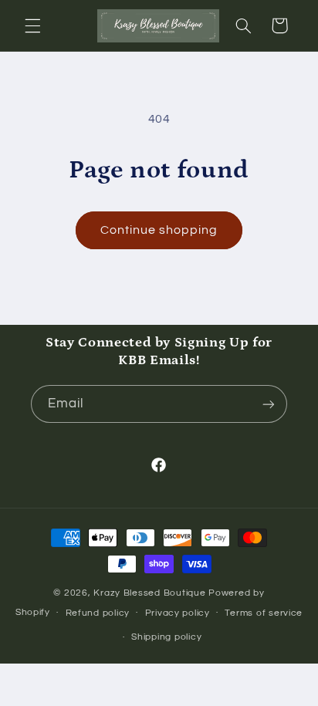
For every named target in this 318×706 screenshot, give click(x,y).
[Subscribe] (268, 404)
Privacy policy (177, 613)
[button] (32, 25)
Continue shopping (159, 230)
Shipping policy (166, 637)
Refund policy (98, 613)
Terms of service (264, 613)
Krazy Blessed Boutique (150, 593)
